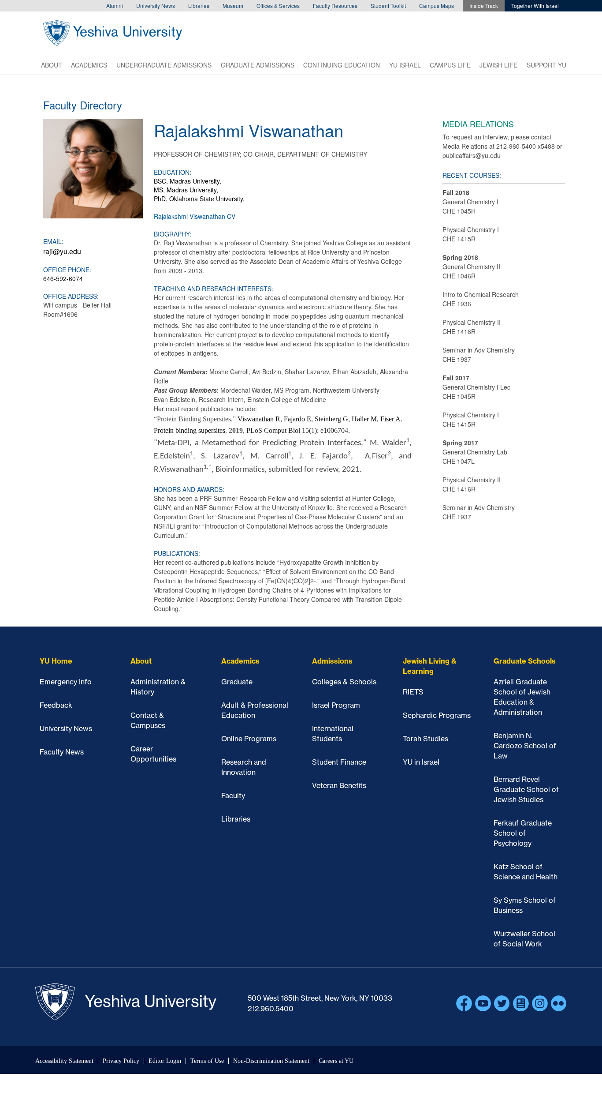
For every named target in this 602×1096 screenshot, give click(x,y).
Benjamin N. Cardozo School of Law (525, 745)
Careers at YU (336, 1061)
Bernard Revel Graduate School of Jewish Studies (526, 789)
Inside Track (483, 5)
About (51, 64)
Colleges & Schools (344, 681)
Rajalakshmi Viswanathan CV (194, 216)
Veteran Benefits (339, 785)
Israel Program (336, 705)
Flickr (559, 1003)
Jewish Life (498, 64)
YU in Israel (421, 762)
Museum (233, 5)
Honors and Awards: (189, 489)
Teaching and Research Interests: (213, 288)
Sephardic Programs (437, 715)
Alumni (114, 5)
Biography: (172, 233)
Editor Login (165, 1061)
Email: (53, 241)
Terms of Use (207, 1061)
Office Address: (71, 296)
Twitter (502, 1003)
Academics (89, 64)
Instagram (540, 1003)
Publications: (177, 553)
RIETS (413, 691)
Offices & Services (278, 5)
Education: (172, 172)
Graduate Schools (525, 661)
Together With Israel (535, 5)
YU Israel (405, 64)
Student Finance (339, 762)
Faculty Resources (335, 5)
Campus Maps (436, 5)
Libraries (198, 5)
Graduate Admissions (257, 64)
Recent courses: (471, 175)
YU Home (56, 661)
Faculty (233, 795)
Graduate (237, 681)
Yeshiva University (112, 33)
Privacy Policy (121, 1061)
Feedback (56, 705)
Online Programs (248, 738)
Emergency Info (66, 681)
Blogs (521, 1003)
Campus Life (450, 64)
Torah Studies (425, 738)
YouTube (483, 1003)
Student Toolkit (388, 5)
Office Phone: (67, 269)
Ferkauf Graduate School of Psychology (523, 833)
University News (155, 5)
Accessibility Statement (64, 1061)
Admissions (332, 661)
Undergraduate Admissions (164, 64)
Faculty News (62, 751)
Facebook (464, 1003)
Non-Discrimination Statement (271, 1061)
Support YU (546, 64)
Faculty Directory (82, 105)
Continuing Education (341, 64)
